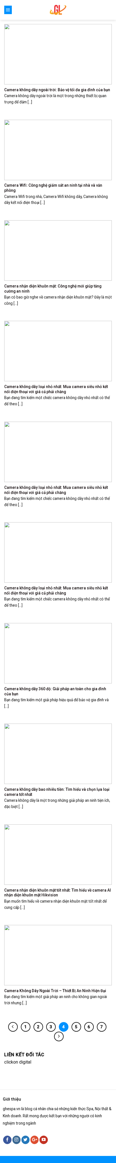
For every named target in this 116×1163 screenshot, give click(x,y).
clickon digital (17, 1062)
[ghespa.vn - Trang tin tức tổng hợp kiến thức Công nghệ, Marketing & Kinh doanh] (58, 10)
